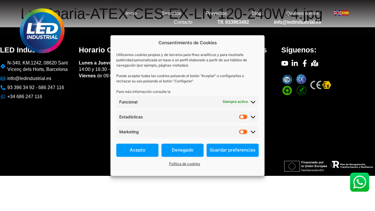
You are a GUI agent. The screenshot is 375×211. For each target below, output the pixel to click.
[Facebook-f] (304, 63)
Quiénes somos (302, 13)
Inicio (131, 13)
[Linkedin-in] (294, 63)
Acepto (137, 150)
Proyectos (216, 13)
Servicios (171, 13)
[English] (338, 13)
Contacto (183, 22)
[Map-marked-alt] (314, 63)
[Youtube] (284, 63)
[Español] (345, 13)
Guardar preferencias (232, 150)
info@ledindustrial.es (297, 22)
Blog (256, 13)
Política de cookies (184, 163)
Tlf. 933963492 (233, 22)
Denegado (182, 150)
